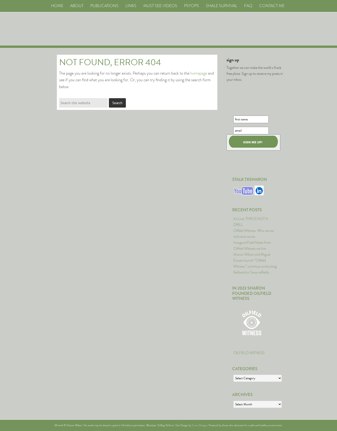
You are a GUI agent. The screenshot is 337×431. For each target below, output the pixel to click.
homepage (198, 73)
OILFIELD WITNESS (249, 352)
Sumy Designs (199, 425)
